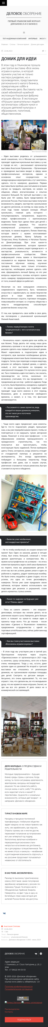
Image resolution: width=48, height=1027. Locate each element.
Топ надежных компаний (14, 38)
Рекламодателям (12, 1009)
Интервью (32, 38)
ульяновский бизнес (19, 937)
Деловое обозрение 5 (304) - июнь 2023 (25, 939)
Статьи (12, 44)
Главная (4, 44)
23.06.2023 (8, 51)
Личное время (23, 44)
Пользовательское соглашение (19, 989)
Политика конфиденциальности (19, 986)
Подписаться (24, 1019)
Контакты (9, 1011)
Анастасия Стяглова (12, 926)
